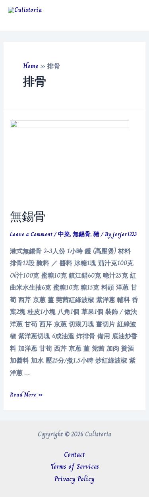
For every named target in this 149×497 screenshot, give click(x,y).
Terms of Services (74, 466)
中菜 (64, 234)
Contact (74, 455)
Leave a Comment (31, 234)
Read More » (26, 394)
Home (30, 66)
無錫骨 (28, 216)
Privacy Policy (74, 479)
